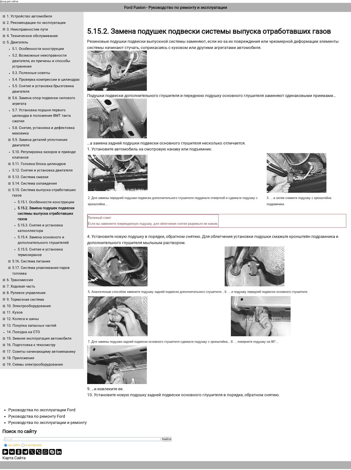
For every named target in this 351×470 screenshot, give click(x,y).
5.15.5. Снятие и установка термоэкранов (40, 252)
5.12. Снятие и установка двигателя (42, 170)
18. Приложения (20, 358)
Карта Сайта (14, 457)
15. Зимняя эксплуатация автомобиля (39, 338)
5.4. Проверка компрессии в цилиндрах (46, 79)
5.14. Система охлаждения (34, 183)
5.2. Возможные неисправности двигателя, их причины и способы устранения (41, 61)
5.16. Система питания (31, 261)
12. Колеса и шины (23, 319)
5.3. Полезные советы (31, 73)
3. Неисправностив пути (27, 29)
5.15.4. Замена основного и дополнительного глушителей (43, 240)
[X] (32, 452)
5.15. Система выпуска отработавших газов (44, 193)
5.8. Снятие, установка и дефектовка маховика (43, 130)
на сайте (14, 445)
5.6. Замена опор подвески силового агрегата (43, 101)
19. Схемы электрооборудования (35, 364)
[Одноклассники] (18, 452)
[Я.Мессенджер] (5, 452)
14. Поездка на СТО (23, 332)
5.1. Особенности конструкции (38, 49)
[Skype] (52, 452)
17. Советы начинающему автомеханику (41, 351)
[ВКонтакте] (12, 452)
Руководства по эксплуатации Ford (41, 409)
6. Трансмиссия (20, 280)
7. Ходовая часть (21, 286)
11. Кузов (15, 312)
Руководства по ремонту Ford (36, 416)
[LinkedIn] (59, 452)
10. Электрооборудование (29, 306)
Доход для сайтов (9, 1)
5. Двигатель (17, 42)
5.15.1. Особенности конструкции (46, 202)
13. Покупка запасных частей (31, 325)
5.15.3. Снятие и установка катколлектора (40, 228)
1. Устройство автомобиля (29, 16)
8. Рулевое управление (26, 293)
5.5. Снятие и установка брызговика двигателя (43, 89)
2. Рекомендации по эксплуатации (36, 23)
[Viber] (39, 452)
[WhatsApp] (45, 452)
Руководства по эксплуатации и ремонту (47, 422)
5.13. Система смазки (30, 177)
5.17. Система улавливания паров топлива (41, 270)
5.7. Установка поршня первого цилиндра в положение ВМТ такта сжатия (41, 115)
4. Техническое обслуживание (32, 36)
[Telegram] (25, 452)
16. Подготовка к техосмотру (31, 345)
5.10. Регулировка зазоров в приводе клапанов (44, 155)
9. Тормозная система (25, 299)
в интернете (34, 445)
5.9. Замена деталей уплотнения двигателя (39, 142)
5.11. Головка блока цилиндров (39, 164)
